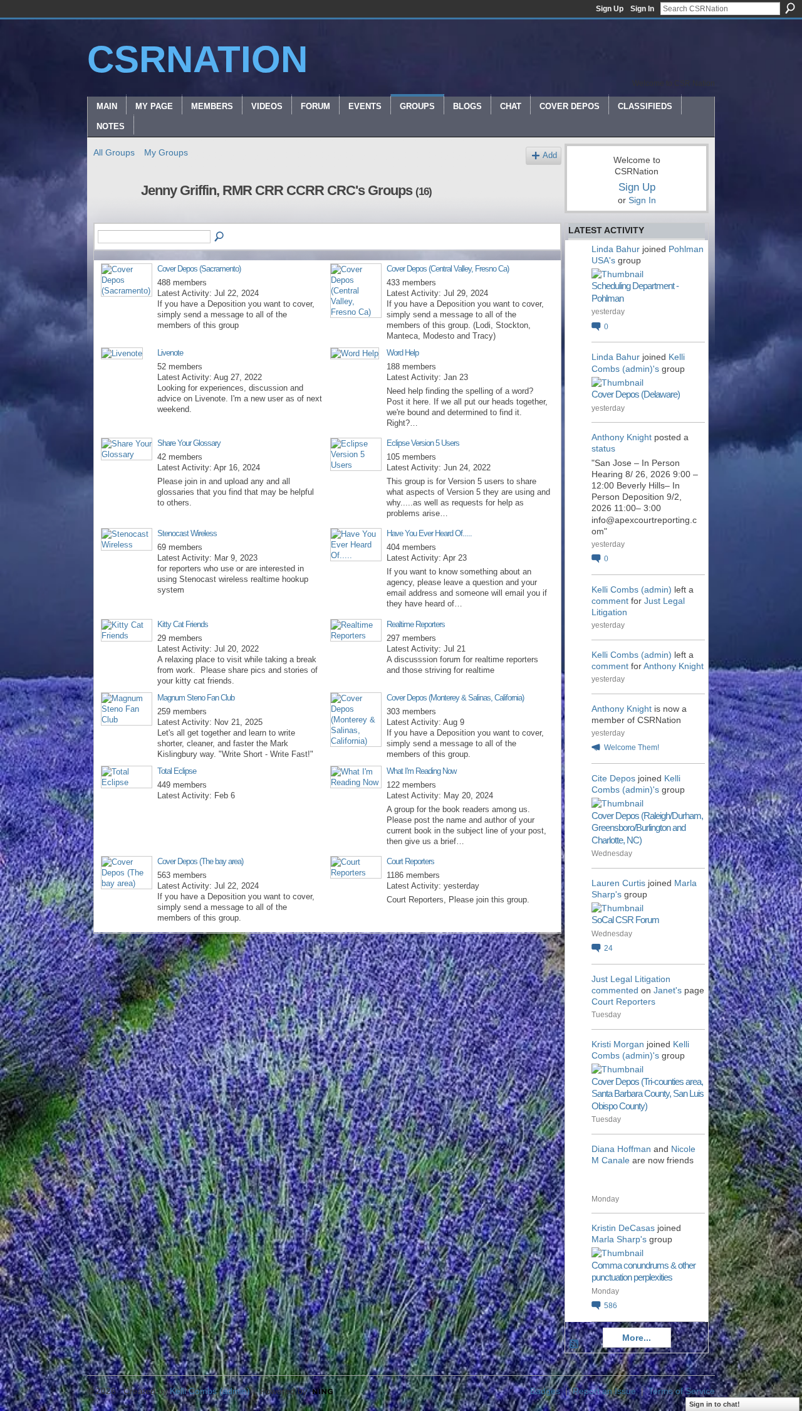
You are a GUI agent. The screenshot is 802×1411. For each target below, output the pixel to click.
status (603, 448)
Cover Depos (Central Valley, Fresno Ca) (448, 268)
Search (790, 8)
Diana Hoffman (621, 1149)
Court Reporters (410, 861)
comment (609, 601)
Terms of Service (681, 1391)
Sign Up (609, 8)
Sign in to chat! (714, 1404)
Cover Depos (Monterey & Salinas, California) (455, 697)
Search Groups (220, 237)
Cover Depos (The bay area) (200, 861)
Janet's (668, 990)
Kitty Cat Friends (182, 624)
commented (614, 990)
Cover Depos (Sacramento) (199, 268)
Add (550, 155)
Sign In (642, 8)
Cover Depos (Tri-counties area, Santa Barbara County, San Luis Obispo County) (647, 1093)
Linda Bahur (615, 249)
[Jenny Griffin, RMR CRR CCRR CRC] (113, 217)
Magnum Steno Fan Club (195, 697)
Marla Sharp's (619, 1239)
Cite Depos (613, 778)
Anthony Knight (621, 437)
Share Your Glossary (189, 443)
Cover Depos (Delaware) (635, 394)
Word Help (403, 352)
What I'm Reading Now (421, 771)
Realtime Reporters (416, 624)
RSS (574, 1344)
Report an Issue (604, 1391)
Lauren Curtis (618, 883)
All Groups (114, 152)
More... (636, 1338)
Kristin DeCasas (623, 1228)
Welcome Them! (631, 747)
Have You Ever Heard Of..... (429, 533)
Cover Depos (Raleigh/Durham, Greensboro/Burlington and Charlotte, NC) (647, 827)
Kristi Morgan (617, 1044)
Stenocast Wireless (187, 533)
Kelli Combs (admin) (631, 589)
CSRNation (197, 59)
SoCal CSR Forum (625, 919)
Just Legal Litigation (630, 979)
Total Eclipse (176, 771)
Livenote (170, 352)
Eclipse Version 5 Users (423, 443)
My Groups (166, 152)
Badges (545, 1391)
